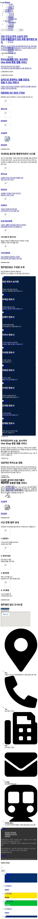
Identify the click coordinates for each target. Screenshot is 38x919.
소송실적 (11, 24)
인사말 (11, 4)
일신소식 (11, 23)
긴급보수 (11, 17)
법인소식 (7, 21)
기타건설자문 (13, 19)
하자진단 (11, 15)
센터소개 (11, 6)
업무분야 (7, 12)
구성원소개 (8, 10)
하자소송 (11, 13)
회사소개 (7, 2)
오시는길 (11, 8)
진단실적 (11, 26)
